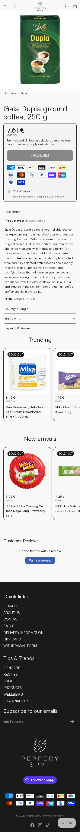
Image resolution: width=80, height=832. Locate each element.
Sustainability (16, 701)
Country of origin (16, 309)
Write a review (40, 560)
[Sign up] (72, 721)
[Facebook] (32, 825)
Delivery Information (23, 632)
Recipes (10, 674)
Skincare (11, 668)
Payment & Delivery (17, 328)
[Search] (14, 6)
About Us (11, 613)
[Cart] (75, 6)
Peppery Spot (33, 815)
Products (12, 687)
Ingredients (12, 318)
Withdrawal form (20, 646)
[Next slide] (72, 384)
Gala (23, 93)
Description (12, 211)
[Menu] (5, 6)
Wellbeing (13, 694)
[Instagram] (40, 825)
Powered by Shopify (53, 815)
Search (10, 606)
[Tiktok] (47, 825)
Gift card (12, 639)
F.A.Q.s (8, 626)
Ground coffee (35, 220)
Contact (11, 619)
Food (8, 681)
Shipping (32, 140)
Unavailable (40, 155)
